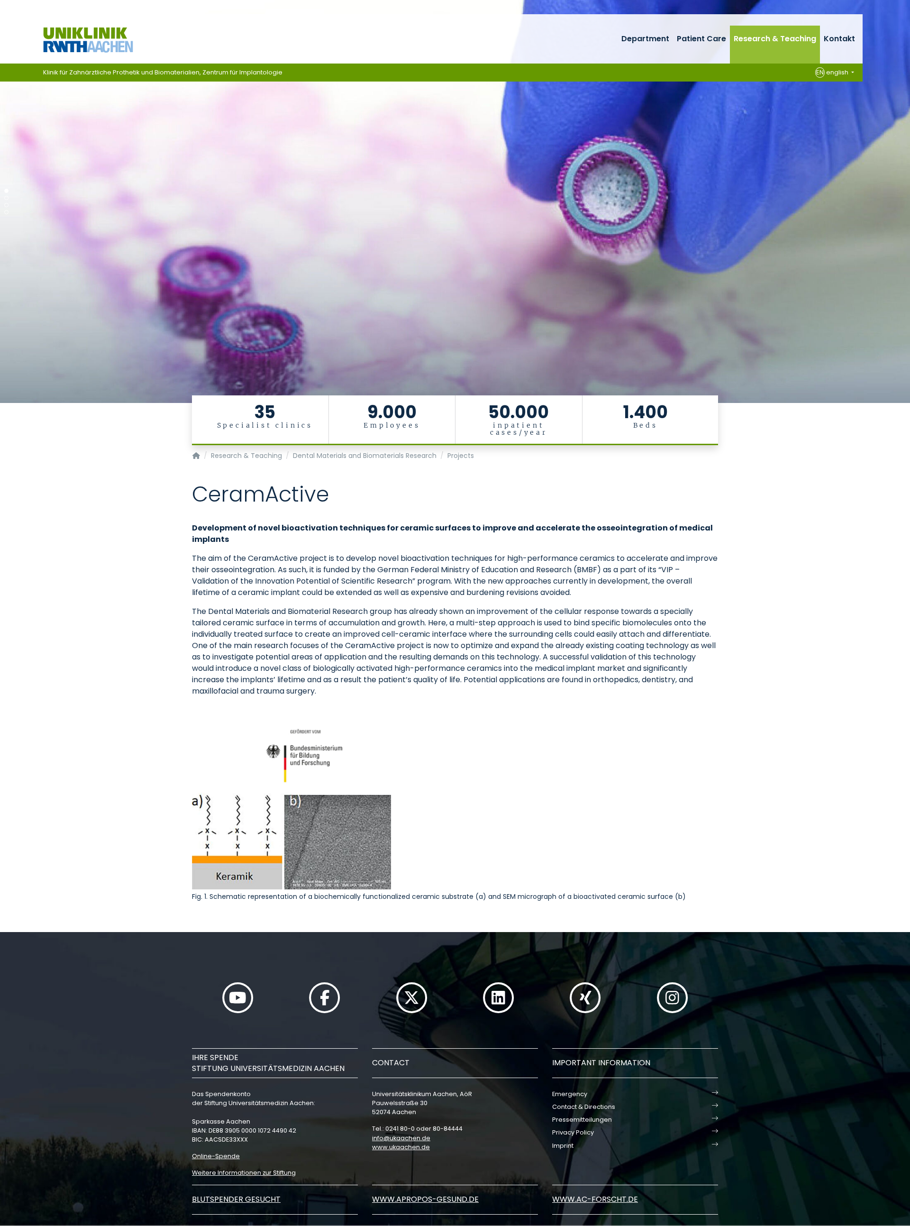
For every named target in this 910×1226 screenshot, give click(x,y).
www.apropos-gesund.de (425, 1199)
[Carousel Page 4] (6, 212)
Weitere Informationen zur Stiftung (244, 1173)
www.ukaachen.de (401, 1147)
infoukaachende (401, 1138)
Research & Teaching (775, 38)
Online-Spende (216, 1156)
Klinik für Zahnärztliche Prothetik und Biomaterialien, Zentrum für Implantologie (162, 72)
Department (645, 38)
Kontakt (839, 38)
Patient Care (701, 38)
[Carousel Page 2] (6, 198)
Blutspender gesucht (236, 1199)
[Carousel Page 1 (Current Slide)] (6, 191)
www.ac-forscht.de (595, 1199)
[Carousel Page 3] (6, 205)
